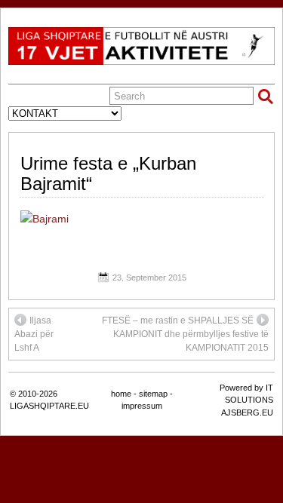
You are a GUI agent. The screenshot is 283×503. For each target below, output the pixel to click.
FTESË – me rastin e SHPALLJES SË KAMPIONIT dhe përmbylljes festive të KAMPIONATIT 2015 (185, 334)
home (121, 393)
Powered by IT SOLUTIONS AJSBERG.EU (246, 400)
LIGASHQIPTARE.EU (49, 405)
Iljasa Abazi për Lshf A (34, 334)
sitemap (153, 393)
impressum (142, 405)
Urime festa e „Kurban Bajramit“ (108, 173)
